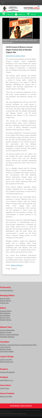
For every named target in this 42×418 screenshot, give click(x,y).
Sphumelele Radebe (7, 351)
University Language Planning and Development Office (18, 345)
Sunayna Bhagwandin (7, 330)
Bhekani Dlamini (5, 301)
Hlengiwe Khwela (5, 332)
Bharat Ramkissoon (6, 362)
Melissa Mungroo (17, 265)
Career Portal (4, 388)
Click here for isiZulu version (15, 56)
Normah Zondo (5, 298)
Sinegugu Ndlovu (5, 311)
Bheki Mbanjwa (5, 313)
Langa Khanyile (5, 347)
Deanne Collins (5, 317)
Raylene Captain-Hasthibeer (9, 334)
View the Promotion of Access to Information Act (25, 410)
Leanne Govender (6, 359)
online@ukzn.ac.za (6, 380)
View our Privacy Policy (6, 412)
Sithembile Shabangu (7, 337)
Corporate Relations (6, 290)
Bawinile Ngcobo (5, 320)
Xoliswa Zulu (4, 303)
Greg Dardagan (5, 315)
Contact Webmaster (5, 410)
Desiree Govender (6, 396)
